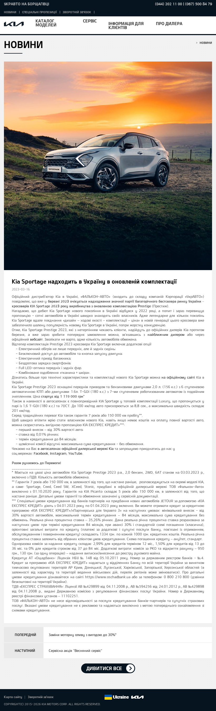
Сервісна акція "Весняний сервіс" (75, 650)
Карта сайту (13, 697)
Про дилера (169, 23)
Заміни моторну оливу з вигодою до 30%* (82, 635)
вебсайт (36, 339)
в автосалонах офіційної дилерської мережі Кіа (76, 448)
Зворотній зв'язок (77, 12)
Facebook (41, 453)
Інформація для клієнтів (126, 25)
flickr (100, 697)
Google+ (78, 697)
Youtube (85, 697)
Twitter (70, 697)
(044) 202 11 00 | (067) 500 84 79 (183, 4)
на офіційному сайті (178, 377)
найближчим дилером (166, 334)
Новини (10, 12)
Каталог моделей (46, 23)
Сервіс (90, 21)
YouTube (75, 453)
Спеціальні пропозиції (39, 12)
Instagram (58, 453)
